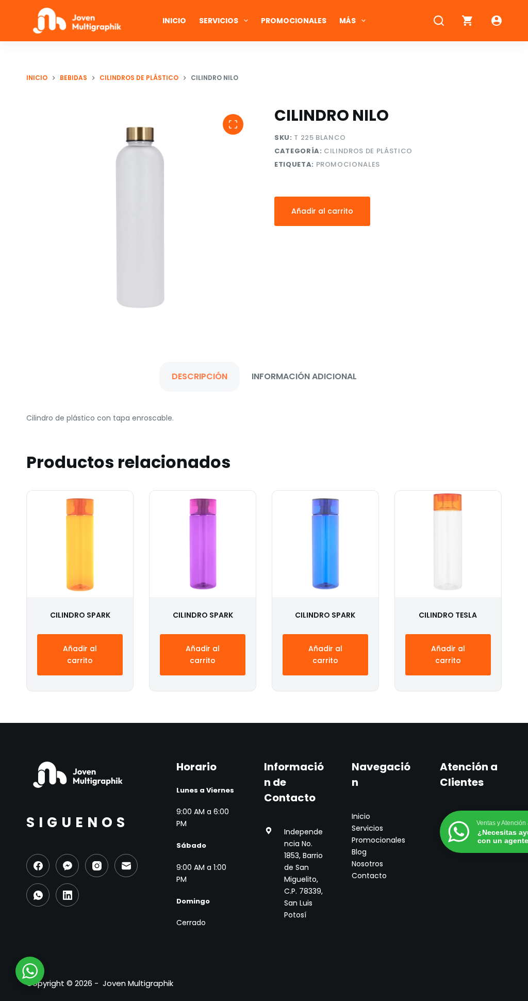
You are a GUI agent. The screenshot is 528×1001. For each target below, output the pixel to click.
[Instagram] (96, 865)
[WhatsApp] (38, 895)
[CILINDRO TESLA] (448, 544)
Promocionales (293, 20)
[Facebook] (38, 865)
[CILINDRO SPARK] (80, 544)
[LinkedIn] (67, 895)
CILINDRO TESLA (448, 615)
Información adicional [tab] (304, 376)
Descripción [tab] (199, 376)
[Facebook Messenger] (67, 865)
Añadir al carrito (322, 211)
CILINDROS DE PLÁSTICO (368, 151)
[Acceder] (496, 20)
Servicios (218, 20)
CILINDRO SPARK (80, 615)
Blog (359, 852)
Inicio (174, 20)
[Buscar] (439, 20)
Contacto (369, 875)
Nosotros (367, 864)
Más (347, 20)
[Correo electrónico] (126, 865)
